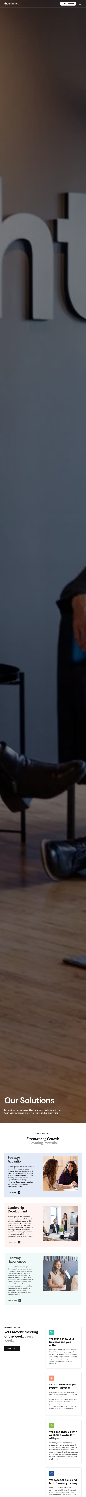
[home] (11, 4)
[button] (80, 3)
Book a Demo (12, 1348)
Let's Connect (68, 4)
